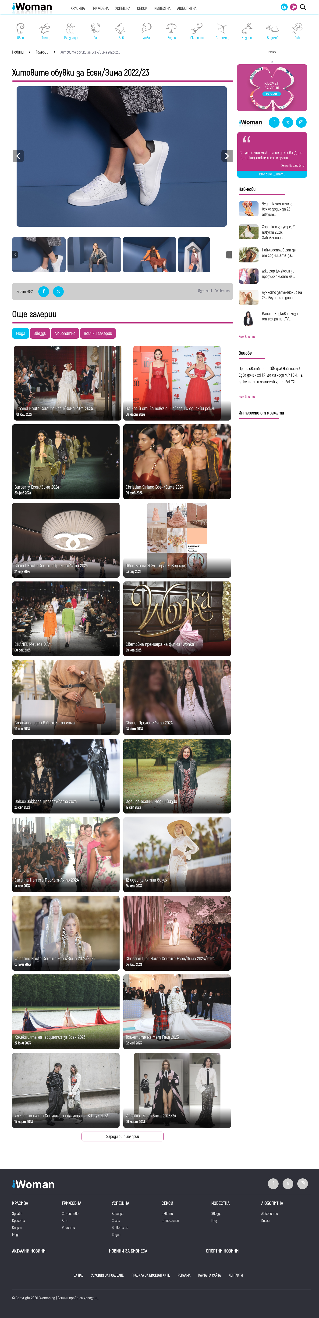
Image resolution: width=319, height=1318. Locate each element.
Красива (78, 8)
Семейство (70, 1213)
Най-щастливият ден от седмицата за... (280, 252)
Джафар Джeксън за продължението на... (278, 274)
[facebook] (274, 122)
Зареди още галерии (122, 1136)
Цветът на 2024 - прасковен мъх (156, 566)
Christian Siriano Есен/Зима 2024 (154, 487)
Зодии (116, 1234)
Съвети (167, 1213)
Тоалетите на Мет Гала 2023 (152, 1037)
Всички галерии (98, 333)
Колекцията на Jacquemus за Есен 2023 (49, 1037)
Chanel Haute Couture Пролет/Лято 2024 (51, 566)
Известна (162, 8)
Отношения (170, 1220)
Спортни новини (222, 1251)
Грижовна (100, 8)
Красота (18, 1220)
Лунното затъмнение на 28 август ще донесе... (282, 295)
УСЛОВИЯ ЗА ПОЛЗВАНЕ (107, 1275)
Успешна (122, 8)
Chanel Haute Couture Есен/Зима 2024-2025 (54, 408)
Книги (265, 1220)
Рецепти (68, 1227)
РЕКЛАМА (184, 1275)
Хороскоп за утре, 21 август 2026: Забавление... (278, 232)
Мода (20, 333)
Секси (142, 8)
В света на (120, 1227)
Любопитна (186, 8)
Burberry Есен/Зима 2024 (36, 487)
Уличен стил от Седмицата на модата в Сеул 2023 (61, 1116)
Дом (64, 1220)
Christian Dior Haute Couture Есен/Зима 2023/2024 (170, 959)
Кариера (118, 1213)
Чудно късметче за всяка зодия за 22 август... (278, 209)
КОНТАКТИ (236, 1275)
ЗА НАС (78, 1275)
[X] (288, 122)
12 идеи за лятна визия (146, 880)
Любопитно (65, 333)
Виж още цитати (272, 174)
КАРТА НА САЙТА (209, 1275)
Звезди (40, 333)
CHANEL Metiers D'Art (33, 644)
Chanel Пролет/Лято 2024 (149, 723)
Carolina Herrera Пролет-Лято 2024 (46, 880)
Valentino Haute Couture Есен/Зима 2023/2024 (54, 959)
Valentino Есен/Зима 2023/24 (151, 1116)
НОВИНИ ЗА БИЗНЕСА (128, 1251)
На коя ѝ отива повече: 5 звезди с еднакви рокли (170, 408)
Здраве (17, 1213)
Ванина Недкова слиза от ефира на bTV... (280, 316)
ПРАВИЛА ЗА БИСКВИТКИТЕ (150, 1275)
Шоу (214, 1220)
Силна (116, 1220)
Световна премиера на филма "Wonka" (160, 644)
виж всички (247, 336)
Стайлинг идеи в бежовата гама (44, 723)
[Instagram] (301, 122)
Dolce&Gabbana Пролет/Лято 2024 (45, 801)
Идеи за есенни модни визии (151, 801)
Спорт (17, 1227)
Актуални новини (29, 1251)
